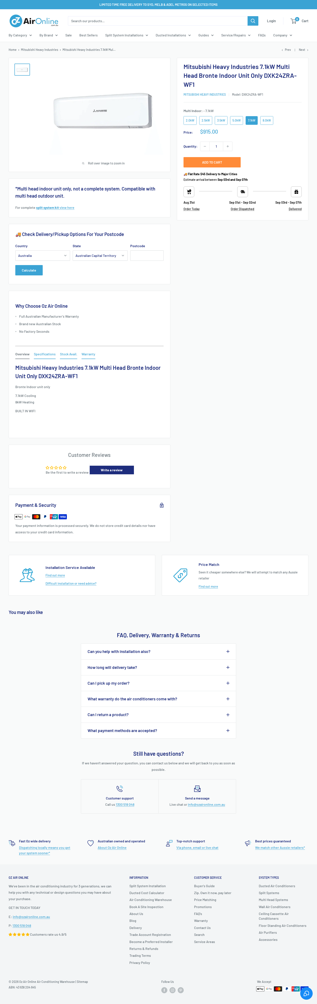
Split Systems (269, 893)
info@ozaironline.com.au (206, 804)
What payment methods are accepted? (122, 730)
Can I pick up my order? (109, 683)
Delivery (135, 928)
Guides (203, 35)
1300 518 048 (125, 804)
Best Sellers (88, 35)
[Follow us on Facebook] (164, 990)
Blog (132, 920)
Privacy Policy (139, 962)
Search (199, 934)
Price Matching (205, 900)
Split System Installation (147, 886)
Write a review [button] (112, 470)
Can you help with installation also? (119, 651)
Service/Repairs (233, 35)
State (77, 246)
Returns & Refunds (143, 948)
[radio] (190, 120)
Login (271, 21)
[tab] (22, 355)
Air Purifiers (268, 932)
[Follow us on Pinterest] (181, 990)
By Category (18, 35)
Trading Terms (140, 955)
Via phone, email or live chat (197, 847)
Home (13, 50)
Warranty (201, 920)
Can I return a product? (108, 714)
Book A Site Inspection (146, 907)
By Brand (46, 35)
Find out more (55, 575)
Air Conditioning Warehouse (150, 900)
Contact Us (202, 928)
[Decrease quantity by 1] (204, 146)
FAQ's (198, 914)
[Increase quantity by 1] (227, 146)
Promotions (203, 907)
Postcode (137, 246)
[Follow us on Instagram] (172, 990)
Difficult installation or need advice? (71, 583)
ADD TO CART (212, 162)
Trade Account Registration (150, 934)
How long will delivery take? (112, 667)
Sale (68, 35)
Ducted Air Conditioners (277, 886)
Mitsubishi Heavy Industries (39, 50)
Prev (288, 50)
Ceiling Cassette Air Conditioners (274, 916)
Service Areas (204, 942)
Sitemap (82, 982)
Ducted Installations (171, 35)
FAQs (262, 35)
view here (55, 207)
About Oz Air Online (112, 847)
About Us (136, 914)
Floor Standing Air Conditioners (282, 925)
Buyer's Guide (204, 886)
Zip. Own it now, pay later (212, 893)
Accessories (268, 939)
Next (302, 50)
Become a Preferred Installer (151, 942)
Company (280, 35)
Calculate (29, 270)
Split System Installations (124, 35)
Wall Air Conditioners (274, 907)
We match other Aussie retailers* (280, 847)
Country (21, 246)
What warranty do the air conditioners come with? (132, 698)
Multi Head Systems (273, 900)
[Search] (253, 21)
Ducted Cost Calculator (146, 893)
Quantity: (191, 146)
